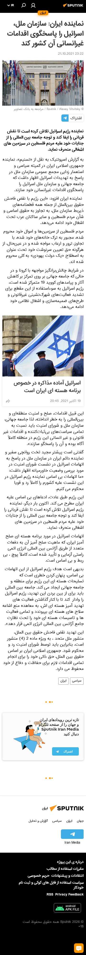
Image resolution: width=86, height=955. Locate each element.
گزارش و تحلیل (38, 821)
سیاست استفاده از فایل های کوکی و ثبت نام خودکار (51, 885)
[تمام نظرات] (79, 948)
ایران (63, 681)
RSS (50, 894)
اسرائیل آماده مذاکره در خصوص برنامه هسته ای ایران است (47, 387)
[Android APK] (67, 909)
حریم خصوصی (38, 875)
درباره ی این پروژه (70, 862)
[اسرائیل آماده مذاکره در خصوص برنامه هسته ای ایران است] (43, 346)
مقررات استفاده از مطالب (65, 869)
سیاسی (76, 681)
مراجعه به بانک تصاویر (28, 109)
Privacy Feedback (69, 894)
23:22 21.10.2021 (71, 54)
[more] (8, 401)
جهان (80, 821)
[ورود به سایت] (33, 5)
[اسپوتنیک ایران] (74, 8)
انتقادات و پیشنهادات (67, 876)
